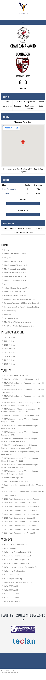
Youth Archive (10, 495)
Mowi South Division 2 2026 (15, 280)
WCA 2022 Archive (12, 597)
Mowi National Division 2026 (15, 265)
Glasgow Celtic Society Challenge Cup (19, 299)
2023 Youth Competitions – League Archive (21, 514)
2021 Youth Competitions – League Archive (21, 529)
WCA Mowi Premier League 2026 (17, 552)
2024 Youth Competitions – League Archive (21, 506)
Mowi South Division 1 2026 (15, 273)
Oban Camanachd (9, 189)
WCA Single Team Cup (13, 578)
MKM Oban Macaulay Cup (14, 291)
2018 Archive (9, 364)
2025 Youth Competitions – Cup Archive (20, 503)
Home (12, 228)
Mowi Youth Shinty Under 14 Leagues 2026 (21, 415)
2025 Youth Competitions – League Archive (21, 499)
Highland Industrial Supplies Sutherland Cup (21, 307)
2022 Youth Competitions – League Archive (21, 522)
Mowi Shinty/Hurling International (17, 322)
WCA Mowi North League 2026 (16, 560)
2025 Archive (9, 337)
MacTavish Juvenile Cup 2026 (16, 481)
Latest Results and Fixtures (15, 254)
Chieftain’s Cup (10, 310)
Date (5, 228)
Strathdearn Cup (11, 318)
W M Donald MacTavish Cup (15, 295)
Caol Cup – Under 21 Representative (19, 326)
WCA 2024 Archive (12, 590)
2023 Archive (9, 345)
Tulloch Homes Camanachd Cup (17, 288)
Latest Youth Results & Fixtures (17, 375)
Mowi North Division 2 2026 (15, 276)
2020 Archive (9, 356)
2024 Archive (9, 341)
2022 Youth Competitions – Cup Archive (20, 525)
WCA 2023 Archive (12, 594)
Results (21, 228)
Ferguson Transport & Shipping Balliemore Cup (23, 303)
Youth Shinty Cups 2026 (14, 478)
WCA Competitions (12, 548)
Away (28, 228)
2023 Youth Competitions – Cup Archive (20, 518)
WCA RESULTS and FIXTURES (16, 544)
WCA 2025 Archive (12, 586)
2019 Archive (9, 360)
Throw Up (39, 228)
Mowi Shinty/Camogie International (18, 582)
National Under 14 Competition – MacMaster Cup (24, 491)
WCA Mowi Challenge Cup (14, 571)
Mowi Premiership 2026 (13, 261)
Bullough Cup (9, 314)
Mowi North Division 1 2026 (15, 269)
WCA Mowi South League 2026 (16, 563)
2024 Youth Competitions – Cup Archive (20, 510)
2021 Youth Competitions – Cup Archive (20, 533)
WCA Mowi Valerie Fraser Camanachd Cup (21, 567)
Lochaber (5, 193)
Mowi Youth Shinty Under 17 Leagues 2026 (21, 379)
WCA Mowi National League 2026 (17, 556)
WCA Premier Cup (11, 575)
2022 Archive (9, 349)
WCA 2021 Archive (12, 601)
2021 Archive (9, 352)
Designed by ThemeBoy (9, 672)
